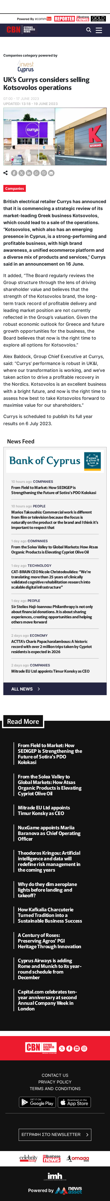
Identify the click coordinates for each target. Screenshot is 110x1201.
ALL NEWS (22, 689)
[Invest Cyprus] (25, 67)
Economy (39, 635)
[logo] (21, 30)
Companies (14, 188)
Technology (39, 565)
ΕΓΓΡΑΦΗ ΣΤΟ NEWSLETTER (51, 1134)
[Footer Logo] (41, 1047)
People (39, 506)
